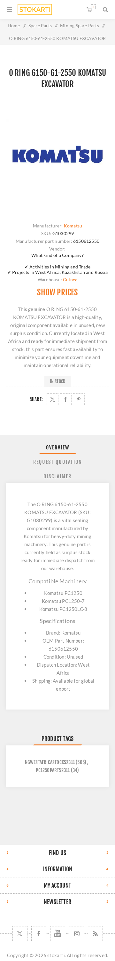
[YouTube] (57, 933)
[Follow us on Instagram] (76, 933)
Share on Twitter (52, 399)
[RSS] (95, 933)
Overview (57, 447)
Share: (36, 399)
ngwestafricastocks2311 (50, 762)
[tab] (57, 447)
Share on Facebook (66, 399)
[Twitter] (19, 933)
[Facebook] (38, 933)
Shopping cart (93, 7)
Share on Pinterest (79, 399)
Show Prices (57, 292)
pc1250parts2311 (53, 770)
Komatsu (73, 225)
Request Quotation (57, 462)
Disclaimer (57, 476)
